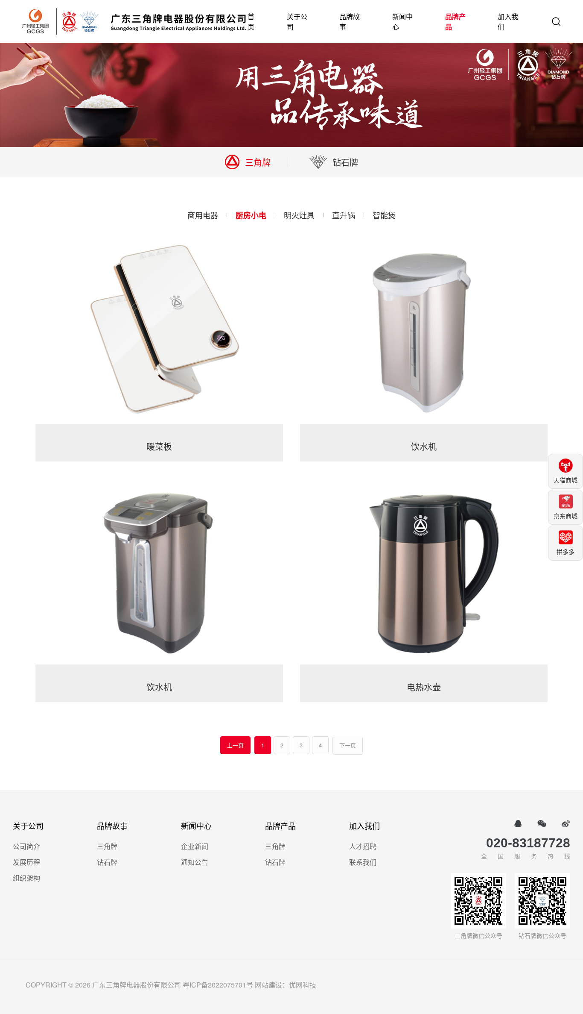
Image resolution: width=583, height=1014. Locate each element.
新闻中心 (402, 22)
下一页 (347, 745)
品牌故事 (349, 22)
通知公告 (194, 862)
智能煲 (384, 214)
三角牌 (107, 846)
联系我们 (362, 862)
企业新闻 (194, 846)
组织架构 (26, 878)
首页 (251, 22)
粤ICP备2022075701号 (218, 985)
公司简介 (26, 846)
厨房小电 (251, 215)
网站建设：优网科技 (285, 985)
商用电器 (202, 214)
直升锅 (343, 214)
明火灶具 (299, 214)
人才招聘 (362, 846)
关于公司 (297, 22)
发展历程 (26, 862)
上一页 (235, 745)
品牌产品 (455, 22)
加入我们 (508, 22)
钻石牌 (107, 862)
